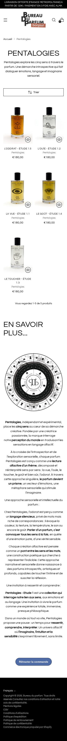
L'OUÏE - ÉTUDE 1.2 (49, 148)
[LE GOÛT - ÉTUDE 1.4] (49, 187)
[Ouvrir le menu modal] (5, 20)
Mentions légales (12, 706)
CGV (5, 710)
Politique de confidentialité (17, 723)
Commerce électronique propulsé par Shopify (27, 727)
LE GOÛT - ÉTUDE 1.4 (49, 214)
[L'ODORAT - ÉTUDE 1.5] (17, 122)
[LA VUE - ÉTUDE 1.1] (17, 187)
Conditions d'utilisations (15, 713)
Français (8, 691)
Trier (36, 92)
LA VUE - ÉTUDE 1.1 (18, 214)
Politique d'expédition (14, 717)
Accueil (7, 39)
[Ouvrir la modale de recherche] (54, 20)
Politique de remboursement (18, 720)
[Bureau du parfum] (33, 20)
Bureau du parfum (33, 696)
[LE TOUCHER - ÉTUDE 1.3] (17, 252)
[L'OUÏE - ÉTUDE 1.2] (49, 122)
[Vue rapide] (27, 139)
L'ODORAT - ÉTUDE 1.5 (17, 148)
